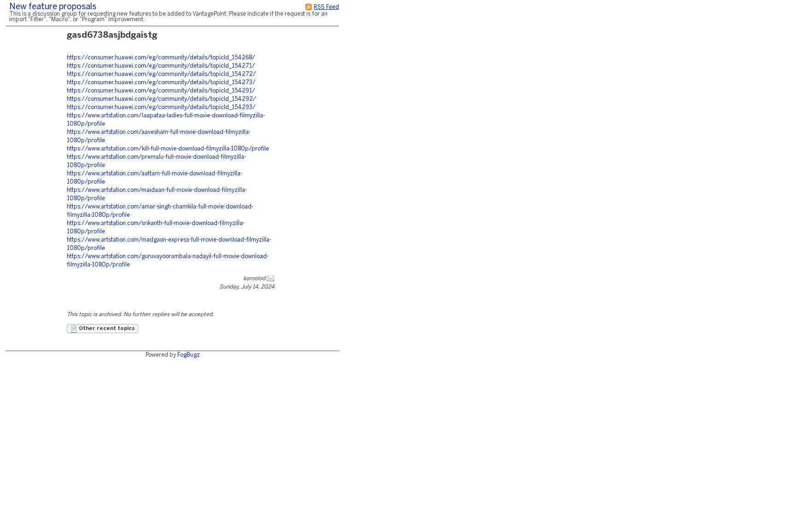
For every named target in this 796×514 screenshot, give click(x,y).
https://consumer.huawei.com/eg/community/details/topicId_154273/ (161, 82)
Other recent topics (106, 328)
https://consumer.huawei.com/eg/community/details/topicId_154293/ (161, 107)
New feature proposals (52, 7)
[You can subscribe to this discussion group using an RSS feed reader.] (308, 7)
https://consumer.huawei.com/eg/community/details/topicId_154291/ (161, 90)
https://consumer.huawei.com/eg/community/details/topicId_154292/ (161, 99)
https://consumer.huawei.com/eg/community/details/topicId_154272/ (161, 74)
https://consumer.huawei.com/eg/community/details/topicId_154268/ (161, 57)
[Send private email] (270, 278)
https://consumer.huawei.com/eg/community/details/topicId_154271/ (161, 66)
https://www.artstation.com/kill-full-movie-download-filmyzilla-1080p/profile (168, 148)
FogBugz (188, 355)
